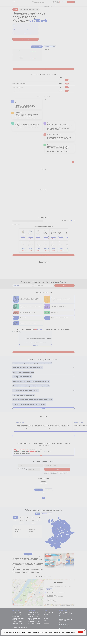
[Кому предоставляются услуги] (35, 221)
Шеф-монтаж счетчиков (17, 623)
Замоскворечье (18, 529)
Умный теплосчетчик (33, 616)
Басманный (31, 527)
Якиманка (30, 536)
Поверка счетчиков (16, 612)
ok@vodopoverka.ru (63, 620)
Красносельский (32, 529)
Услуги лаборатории (48, 612)
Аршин (45, 620)
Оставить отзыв (43, 435)
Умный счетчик (15, 616)
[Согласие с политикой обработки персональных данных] (44, 472)
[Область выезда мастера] (20, 221)
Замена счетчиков (16, 614)
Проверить (64, 285)
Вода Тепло (71, 220)
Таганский (17, 533)
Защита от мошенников (64, 626)
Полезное (46, 614)
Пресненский (31, 531)
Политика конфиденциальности (19, 627)
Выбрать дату (43, 352)
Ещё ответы (43, 408)
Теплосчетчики (31, 610)
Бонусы (45, 610)
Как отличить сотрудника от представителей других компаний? (43, 329)
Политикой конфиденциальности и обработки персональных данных (54, 473)
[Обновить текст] (26, 469)
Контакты (46, 618)
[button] (43, 498)
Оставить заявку (25, 39)
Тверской (30, 533)
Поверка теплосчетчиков (33, 612)
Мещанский (17, 531)
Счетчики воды (15, 610)
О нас (45, 616)
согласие (48, 472)
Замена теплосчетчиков (33, 614)
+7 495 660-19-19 (63, 1)
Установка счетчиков (17, 621)
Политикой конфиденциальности (69, 632)
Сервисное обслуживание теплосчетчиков (34, 619)
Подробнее (23, 236)
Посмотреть (33, 51)
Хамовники (17, 536)
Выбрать (23, 238)
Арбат (16, 527)
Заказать (66, 83)
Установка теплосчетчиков (34, 621)
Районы (45, 622)
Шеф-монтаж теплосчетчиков (34, 623)
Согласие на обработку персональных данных (22, 629)
